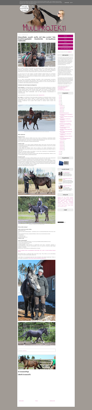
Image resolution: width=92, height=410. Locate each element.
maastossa (59, 202)
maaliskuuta (62, 146)
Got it (71, 2)
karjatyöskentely (68, 199)
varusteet (61, 206)
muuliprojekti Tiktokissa (61, 87)
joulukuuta (61, 105)
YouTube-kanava (60, 88)
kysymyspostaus (60, 201)
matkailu (25, 350)
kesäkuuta (61, 142)
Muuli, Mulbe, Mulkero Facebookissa (63, 89)
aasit (62, 197)
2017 (60, 151)
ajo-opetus (71, 197)
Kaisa (65, 42)
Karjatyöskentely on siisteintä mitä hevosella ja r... (65, 119)
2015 (60, 154)
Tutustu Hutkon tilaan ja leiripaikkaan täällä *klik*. (37, 258)
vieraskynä (64, 206)
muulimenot (67, 203)
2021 (60, 100)
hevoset (65, 198)
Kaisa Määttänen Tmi (65, 48)
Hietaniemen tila (41, 95)
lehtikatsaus (65, 201)
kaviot (72, 199)
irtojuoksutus (60, 199)
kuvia (72, 200)
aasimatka (59, 197)
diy (62, 198)
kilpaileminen (63, 200)
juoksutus (63, 199)
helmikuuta (62, 148)
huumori (68, 198)
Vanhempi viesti (52, 400)
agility (65, 197)
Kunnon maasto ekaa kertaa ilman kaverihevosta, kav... (65, 139)
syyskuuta (61, 110)
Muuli (65, 39)
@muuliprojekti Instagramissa (62, 86)
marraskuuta (62, 107)
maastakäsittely (71, 201)
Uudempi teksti (21, 400)
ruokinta (69, 205)
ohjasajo (62, 205)
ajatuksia (67, 197)
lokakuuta (61, 108)
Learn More (67, 2)
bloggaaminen (60, 198)
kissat (66, 200)
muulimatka (63, 203)
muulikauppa (60, 203)
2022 (60, 98)
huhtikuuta (61, 145)
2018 (60, 104)
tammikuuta (62, 149)
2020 (60, 101)
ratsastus (65, 205)
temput (72, 205)
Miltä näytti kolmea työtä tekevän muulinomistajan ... (65, 127)
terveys (59, 206)
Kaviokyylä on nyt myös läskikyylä (65, 123)
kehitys (59, 200)
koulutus (69, 200)
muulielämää (71, 202)
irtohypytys (71, 198)
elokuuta (61, 111)
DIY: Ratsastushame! (66, 172)
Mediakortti (65, 45)
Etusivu (36, 400)
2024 (60, 95)
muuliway (59, 205)
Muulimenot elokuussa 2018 (64, 112)
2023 (60, 97)
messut (67, 202)
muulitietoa (71, 203)
